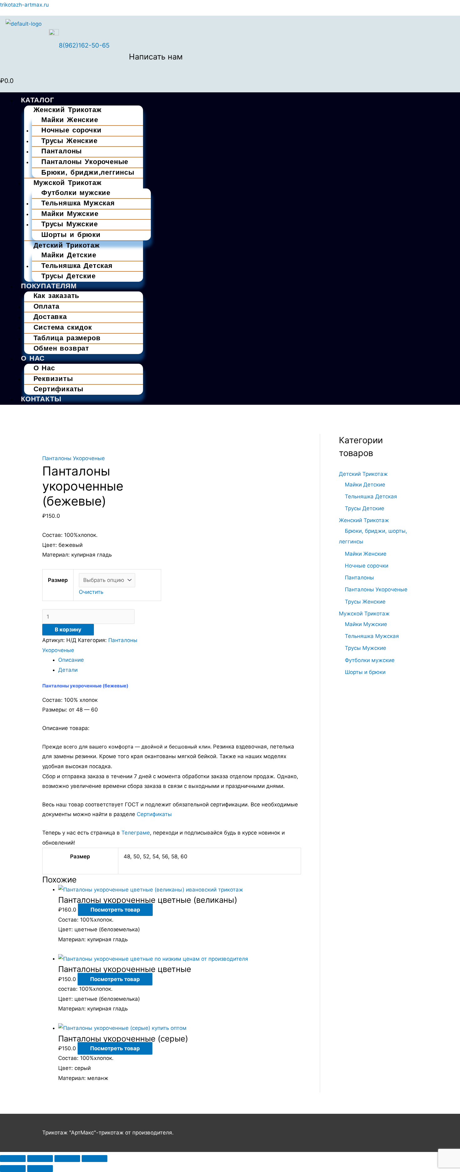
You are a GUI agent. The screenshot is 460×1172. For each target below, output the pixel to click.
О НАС (33, 358)
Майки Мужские (366, 624)
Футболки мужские (370, 660)
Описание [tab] (71, 660)
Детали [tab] (68, 670)
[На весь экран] (40, 1158)
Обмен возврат (61, 348)
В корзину (68, 629)
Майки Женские (365, 554)
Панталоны (359, 577)
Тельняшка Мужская (372, 636)
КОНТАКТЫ (41, 399)
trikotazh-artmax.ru (24, 5)
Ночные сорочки (366, 566)
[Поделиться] (67, 1158)
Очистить (91, 592)
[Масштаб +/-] (13, 1158)
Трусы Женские (365, 602)
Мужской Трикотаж (67, 183)
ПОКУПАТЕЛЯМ (49, 286)
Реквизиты (53, 379)
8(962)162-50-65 (84, 45)
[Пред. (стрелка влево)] (13, 1168)
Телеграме (135, 833)
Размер (58, 580)
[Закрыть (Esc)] (94, 1158)
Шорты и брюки (71, 235)
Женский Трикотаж (67, 110)
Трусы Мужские (69, 224)
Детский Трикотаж (66, 245)
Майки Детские (365, 484)
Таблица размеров (67, 338)
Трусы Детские (68, 276)
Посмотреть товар (115, 910)
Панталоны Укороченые (84, 162)
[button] (230, 94)
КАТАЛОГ (37, 100)
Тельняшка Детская (77, 266)
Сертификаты (58, 389)
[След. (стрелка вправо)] (40, 1168)
